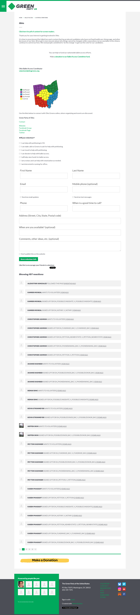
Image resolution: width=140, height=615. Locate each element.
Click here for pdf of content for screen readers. (37, 31)
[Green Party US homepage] (22, 6)
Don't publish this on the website (33, 254)
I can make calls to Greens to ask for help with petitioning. (42, 146)
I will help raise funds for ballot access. (35, 157)
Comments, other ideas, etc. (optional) (39, 238)
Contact (22, 122)
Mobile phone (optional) (85, 183)
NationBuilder (77, 603)
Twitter (22, 133)
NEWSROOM (105, 588)
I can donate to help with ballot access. (35, 153)
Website (22, 126)
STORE (103, 597)
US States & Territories (41, 17)
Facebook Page (25, 130)
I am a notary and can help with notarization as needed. (41, 161)
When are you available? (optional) (37, 227)
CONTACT (104, 586)
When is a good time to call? (87, 202)
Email (23, 183)
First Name (26, 170)
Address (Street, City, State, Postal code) (40, 215)
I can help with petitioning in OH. (33, 143)
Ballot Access (29, 17)
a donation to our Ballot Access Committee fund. (72, 57)
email (73, 599)
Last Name (78, 170)
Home (20, 17)
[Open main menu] (3, 6)
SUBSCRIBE (104, 595)
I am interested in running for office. (35, 164)
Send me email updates (31, 197)
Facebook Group (25, 128)
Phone (23, 202)
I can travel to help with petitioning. (34, 150)
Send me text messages (83, 197)
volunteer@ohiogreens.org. (29, 71)
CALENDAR (104, 584)
